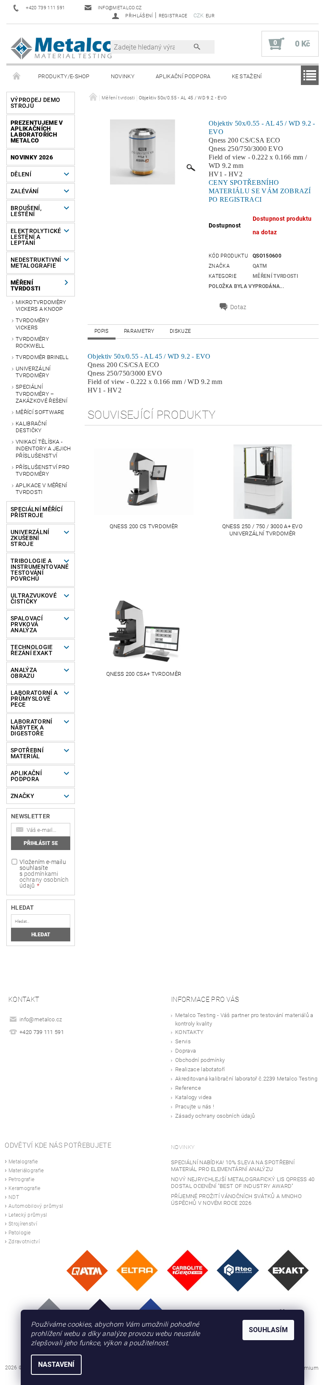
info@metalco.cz (40, 1019)
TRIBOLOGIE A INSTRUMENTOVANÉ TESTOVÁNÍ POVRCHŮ (37, 569)
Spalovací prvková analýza (27, 624)
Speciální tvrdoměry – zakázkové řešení (41, 394)
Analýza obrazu (24, 672)
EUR (210, 16)
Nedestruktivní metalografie (36, 262)
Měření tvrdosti (26, 285)
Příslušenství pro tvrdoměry (42, 470)
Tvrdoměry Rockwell (32, 342)
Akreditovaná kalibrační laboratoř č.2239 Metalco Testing (246, 1078)
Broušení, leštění (26, 211)
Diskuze (180, 331)
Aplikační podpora (183, 76)
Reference (188, 1088)
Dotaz (238, 307)
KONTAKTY (189, 1032)
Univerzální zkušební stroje (30, 538)
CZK (198, 15)
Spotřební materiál (27, 753)
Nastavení (56, 1364)
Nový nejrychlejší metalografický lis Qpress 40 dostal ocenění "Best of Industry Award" (243, 1182)
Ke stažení (247, 76)
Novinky (123, 76)
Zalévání (25, 191)
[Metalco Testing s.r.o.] (63, 48)
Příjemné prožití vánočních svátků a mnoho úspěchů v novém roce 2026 (236, 1199)
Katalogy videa (193, 1097)
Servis (183, 1041)
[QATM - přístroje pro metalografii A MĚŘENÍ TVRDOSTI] (87, 1270)
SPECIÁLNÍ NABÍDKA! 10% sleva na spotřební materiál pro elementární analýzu (233, 1165)
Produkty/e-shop (64, 76)
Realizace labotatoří (200, 1069)
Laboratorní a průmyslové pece (34, 698)
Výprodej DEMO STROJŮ (35, 102)
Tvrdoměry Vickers (32, 323)
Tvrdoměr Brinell (42, 357)
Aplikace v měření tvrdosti (41, 488)
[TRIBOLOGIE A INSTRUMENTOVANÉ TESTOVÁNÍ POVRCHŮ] (238, 1270)
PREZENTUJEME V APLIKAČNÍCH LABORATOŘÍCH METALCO (37, 131)
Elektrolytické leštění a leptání (36, 237)
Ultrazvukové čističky (34, 598)
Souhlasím (268, 1330)
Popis (101, 331)
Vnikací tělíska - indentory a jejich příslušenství (43, 449)
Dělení (21, 174)
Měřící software (40, 412)
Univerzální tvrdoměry (33, 371)
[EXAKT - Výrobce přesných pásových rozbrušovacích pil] (288, 1270)
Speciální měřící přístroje (37, 512)
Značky (22, 796)
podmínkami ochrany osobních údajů (44, 879)
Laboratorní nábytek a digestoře (31, 727)
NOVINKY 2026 (32, 157)
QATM (260, 266)
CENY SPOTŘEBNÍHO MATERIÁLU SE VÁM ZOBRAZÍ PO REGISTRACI (260, 191)
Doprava (185, 1051)
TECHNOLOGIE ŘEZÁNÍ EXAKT (32, 650)
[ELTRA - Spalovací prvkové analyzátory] (137, 1270)
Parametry (139, 331)
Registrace (173, 16)
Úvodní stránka (17, 77)
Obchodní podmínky (200, 1060)
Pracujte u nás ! (194, 1106)
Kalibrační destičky (31, 426)
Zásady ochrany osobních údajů (215, 1116)
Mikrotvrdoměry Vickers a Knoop (41, 305)
